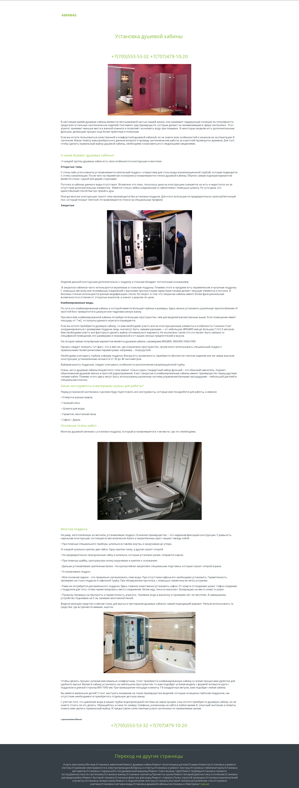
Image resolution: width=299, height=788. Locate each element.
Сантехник (129, 11)
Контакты (186, 11)
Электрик (148, 11)
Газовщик (167, 11)
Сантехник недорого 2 (212, 11)
